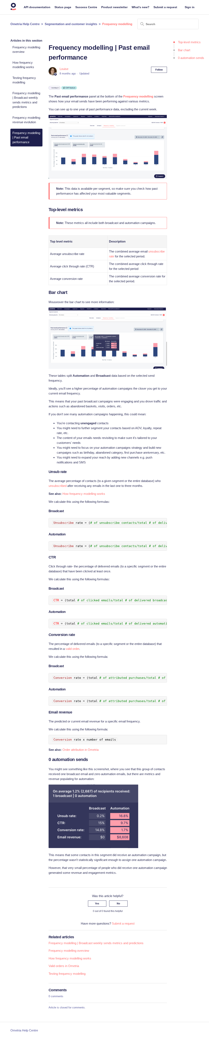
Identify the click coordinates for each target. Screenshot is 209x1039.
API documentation (37, 7)
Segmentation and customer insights (71, 24)
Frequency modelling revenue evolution (26, 120)
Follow (159, 69)
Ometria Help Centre (25, 24)
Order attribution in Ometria (80, 749)
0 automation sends (191, 58)
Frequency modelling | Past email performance (26, 137)
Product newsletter (114, 7)
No (118, 903)
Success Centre (86, 7)
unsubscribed (58, 485)
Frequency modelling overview (26, 49)
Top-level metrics (189, 42)
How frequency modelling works (23, 65)
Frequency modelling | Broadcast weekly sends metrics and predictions (26, 100)
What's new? (140, 7)
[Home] (13, 9)
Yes (97, 903)
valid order (72, 648)
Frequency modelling (117, 24)
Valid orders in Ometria (64, 966)
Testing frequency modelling (24, 80)
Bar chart (184, 50)
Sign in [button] (190, 7)
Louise (64, 69)
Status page (62, 7)
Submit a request (165, 7)
